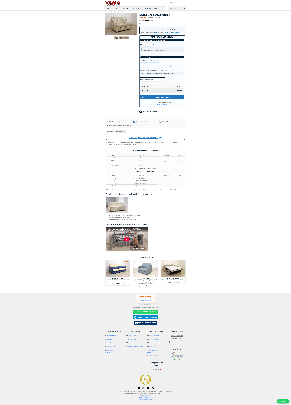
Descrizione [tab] (110, 131)
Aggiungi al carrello (163, 97)
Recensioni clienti (145, 300)
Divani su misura (132, 335)
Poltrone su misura (133, 343)
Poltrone (125, 8)
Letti (115, 8)
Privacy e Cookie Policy (145, 399)
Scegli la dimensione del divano (153, 40)
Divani (107, 8)
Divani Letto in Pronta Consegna (171, 32)
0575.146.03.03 (162, 104)
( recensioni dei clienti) (153, 17)
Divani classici (153, 346)
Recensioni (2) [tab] (120, 131)
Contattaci (155, 32)
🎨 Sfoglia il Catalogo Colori (150, 61)
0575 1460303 (138, 8)
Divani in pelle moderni (155, 343)
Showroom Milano (152, 8)
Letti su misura (132, 339)
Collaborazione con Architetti (135, 346)
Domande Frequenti (112, 335)
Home (108, 12)
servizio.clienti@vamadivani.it (147, 397)
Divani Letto (114, 12)
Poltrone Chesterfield (154, 339)
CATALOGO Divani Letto (150, 112)
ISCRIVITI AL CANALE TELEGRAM (146, 317)
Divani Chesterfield (154, 335)
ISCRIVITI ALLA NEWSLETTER (147, 323)
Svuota (157, 44)
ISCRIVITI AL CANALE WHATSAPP (146, 311)
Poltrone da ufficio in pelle (156, 356)
